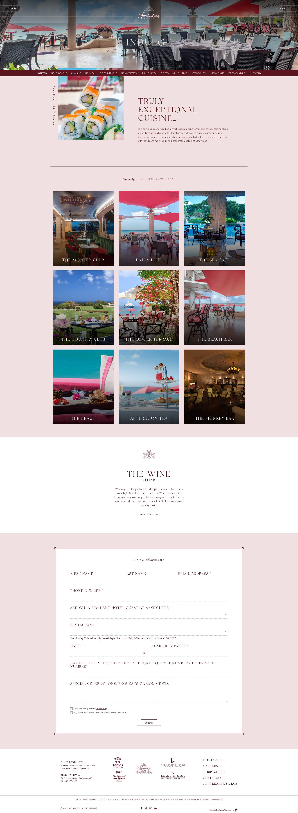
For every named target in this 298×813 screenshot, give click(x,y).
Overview (42, 73)
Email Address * (194, 573)
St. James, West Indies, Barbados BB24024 (78, 766)
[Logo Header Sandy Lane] (149, 12)
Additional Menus (236, 73)
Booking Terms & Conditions (143, 800)
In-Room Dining (217, 73)
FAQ (77, 800)
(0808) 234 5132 (70, 781)
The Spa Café (91, 73)
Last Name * (136, 573)
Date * (76, 646)
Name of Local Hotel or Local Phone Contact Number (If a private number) (142, 664)
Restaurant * (83, 625)
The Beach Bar (168, 73)
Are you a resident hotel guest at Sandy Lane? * (122, 607)
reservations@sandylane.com (77, 769)
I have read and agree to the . (90, 708)
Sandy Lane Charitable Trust (113, 800)
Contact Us (214, 760)
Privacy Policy (101, 708)
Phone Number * (87, 590)
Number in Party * (169, 646)
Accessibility (193, 800)
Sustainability (216, 778)
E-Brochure (214, 772)
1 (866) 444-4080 (85, 778)
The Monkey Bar (149, 73)
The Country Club (108, 73)
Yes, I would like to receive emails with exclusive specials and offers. (100, 712)
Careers (210, 766)
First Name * (83, 573)
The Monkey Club (59, 73)
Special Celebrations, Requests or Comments (119, 683)
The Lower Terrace (130, 73)
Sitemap (180, 800)
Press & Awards (89, 800)
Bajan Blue (76, 73)
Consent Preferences (212, 800)
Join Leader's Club (220, 784)
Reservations (254, 73)
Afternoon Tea (199, 73)
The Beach (183, 73)
